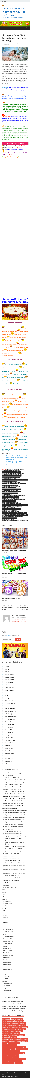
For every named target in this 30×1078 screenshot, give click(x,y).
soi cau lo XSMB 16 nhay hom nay (9, 1045)
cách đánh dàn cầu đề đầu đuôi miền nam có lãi (13, 499)
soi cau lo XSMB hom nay (7, 1047)
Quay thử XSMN (9, 756)
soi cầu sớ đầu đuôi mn (22, 520)
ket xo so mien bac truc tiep (16, 1031)
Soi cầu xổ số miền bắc (7, 775)
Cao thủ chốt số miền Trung (16, 1019)
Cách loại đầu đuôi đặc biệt (8, 507)
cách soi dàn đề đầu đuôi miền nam (10, 511)
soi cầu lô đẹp (5, 1055)
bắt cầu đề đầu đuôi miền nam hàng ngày (11, 474)
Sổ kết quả (5, 899)
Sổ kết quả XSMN (9, 679)
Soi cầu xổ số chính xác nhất (8, 1063)
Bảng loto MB (6, 978)
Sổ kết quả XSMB (9, 677)
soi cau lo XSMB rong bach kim (8, 1049)
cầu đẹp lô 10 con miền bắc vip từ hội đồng (13, 782)
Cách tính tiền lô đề (6, 1023)
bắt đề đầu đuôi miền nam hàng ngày (10, 486)
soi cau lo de (4, 1041)
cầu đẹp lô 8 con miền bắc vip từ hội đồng (13, 805)
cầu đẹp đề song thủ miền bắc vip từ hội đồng (14, 798)
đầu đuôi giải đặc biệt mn (8, 519)
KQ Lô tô (4, 972)
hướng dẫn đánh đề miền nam (9, 520)
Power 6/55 (6, 915)
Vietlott (4, 908)
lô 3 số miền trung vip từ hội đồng (11, 853)
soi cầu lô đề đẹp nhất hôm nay (19, 1059)
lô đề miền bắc (13, 1037)
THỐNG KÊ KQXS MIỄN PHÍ (9, 887)
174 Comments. (5, 44)
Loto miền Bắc (8, 745)
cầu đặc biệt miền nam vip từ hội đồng (12, 860)
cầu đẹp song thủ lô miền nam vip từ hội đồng (14, 873)
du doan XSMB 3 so (22, 1029)
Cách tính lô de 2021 (19, 1021)
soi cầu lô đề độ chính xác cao (8, 1061)
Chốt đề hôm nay (6, 882)
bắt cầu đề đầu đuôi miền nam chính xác (11, 471)
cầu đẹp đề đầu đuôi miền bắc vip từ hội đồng (17, 456)
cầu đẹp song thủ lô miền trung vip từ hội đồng (14, 846)
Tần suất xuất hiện (10, 740)
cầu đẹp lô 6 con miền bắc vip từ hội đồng (13, 803)
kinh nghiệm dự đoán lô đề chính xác (9, 1035)
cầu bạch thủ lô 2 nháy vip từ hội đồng (12, 777)
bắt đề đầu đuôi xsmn (7, 494)
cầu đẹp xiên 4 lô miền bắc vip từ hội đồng (13, 826)
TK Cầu (4, 934)
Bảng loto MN (6, 976)
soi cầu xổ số (18, 1061)
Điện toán (4, 925)
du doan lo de (16, 89)
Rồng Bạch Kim (24, 1039)
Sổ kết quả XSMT (9, 682)
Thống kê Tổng (9, 737)
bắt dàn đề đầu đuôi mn (22, 479)
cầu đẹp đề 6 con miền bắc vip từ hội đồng (13, 786)
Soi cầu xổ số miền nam (7, 32)
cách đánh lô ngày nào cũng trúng (18, 1023)
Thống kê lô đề (5, 885)
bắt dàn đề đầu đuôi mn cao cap (9, 481)
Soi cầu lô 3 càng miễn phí (7, 1053)
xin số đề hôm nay (19, 1063)
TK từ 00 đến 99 (9, 742)
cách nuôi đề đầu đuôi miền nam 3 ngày (11, 508)
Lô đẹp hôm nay (5, 1037)
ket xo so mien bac (6, 1031)
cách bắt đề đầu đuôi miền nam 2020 (10, 497)
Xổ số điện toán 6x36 (10, 700)
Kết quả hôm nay (9, 674)
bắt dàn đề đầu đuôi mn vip (8, 483)
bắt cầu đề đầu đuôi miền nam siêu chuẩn (11, 475)
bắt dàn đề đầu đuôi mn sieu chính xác (11, 482)
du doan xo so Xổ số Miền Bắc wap (9, 1029)
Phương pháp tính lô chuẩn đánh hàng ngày (11, 1039)
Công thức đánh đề (21, 1025)
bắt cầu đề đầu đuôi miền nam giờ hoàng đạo (12, 473)
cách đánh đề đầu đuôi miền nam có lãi (11, 503)
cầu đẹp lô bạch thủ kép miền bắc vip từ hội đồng (15, 810)
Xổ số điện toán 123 (10, 703)
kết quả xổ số (21, 1035)
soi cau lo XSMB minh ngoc (19, 1047)
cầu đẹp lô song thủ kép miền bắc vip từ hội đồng (15, 815)
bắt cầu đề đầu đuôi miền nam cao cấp (11, 470)
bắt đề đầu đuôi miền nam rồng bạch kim (11, 491)
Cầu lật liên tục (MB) (10, 711)
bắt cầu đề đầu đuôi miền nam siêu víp (11, 477)
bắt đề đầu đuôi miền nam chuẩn (9, 485)
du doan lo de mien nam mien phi (9, 518)
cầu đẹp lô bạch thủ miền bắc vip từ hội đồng (14, 812)
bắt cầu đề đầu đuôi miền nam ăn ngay (15, 469)
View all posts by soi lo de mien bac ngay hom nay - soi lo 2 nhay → (19, 621)
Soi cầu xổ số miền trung (8, 829)
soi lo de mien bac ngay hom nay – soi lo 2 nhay (14, 12)
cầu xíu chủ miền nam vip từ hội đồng (12, 877)
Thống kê (7, 698)
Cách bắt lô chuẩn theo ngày (8, 1021)
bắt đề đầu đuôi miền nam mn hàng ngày (11, 489)
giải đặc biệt (5, 87)
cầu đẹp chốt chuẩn (6, 1027)
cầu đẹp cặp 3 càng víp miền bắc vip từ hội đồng (14, 779)
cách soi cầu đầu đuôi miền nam (9, 510)
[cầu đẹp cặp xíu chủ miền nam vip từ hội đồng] (15, 549)
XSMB (7, 666)
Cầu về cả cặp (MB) (10, 714)
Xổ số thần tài (8, 706)
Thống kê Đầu (8, 729)
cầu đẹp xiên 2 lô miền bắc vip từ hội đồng (13, 822)
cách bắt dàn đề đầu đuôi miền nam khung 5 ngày (13, 495)
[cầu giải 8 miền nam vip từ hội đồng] (15, 596)
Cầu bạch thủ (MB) (10, 708)
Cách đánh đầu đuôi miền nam (9, 501)
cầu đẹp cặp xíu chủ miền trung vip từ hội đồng (14, 836)
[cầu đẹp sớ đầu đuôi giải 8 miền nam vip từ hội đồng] (15, 572)
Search (18, 639)
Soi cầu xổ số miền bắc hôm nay (10, 808)
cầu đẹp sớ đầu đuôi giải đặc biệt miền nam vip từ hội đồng (14, 515)
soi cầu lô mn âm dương (19, 1053)
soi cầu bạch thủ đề (15, 1051)
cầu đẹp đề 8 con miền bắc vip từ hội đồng (13, 789)
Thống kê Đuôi (9, 732)
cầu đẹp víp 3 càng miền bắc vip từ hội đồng (13, 819)
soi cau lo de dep (12, 1041)
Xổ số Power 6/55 (9, 690)
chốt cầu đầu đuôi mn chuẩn (8, 516)
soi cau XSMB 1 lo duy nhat (21, 1049)
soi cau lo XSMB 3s (16, 1043)
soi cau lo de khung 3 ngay (22, 1041)
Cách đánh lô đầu (23, 504)
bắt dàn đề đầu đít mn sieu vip (9, 479)
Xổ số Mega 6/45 (9, 687)
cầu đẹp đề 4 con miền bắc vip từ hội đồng (13, 784)
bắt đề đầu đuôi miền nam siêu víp (10, 493)
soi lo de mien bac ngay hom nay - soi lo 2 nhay (18, 43)
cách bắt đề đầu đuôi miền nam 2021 (10, 498)
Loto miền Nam (9, 748)
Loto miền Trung (9, 750)
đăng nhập (8, 635)
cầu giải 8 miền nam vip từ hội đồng (11, 598)
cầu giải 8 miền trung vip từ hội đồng (12, 851)
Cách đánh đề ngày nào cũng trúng (10, 504)
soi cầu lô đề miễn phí (6, 1059)
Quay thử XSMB (9, 753)
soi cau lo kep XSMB (6, 1043)
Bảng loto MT (6, 974)
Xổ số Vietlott (6, 920)
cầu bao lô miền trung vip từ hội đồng (12, 831)
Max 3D (7, 693)
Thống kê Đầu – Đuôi (10, 735)
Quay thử (4, 981)
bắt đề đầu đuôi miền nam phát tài (10, 490)
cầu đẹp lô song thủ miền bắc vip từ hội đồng (14, 817)
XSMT (7, 671)
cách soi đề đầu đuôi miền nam (19, 512)
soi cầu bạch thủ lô (6, 1051)
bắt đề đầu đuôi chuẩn (20, 483)
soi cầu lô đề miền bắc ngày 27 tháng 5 (10, 1057)
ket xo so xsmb (5, 1033)
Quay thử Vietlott (9, 761)
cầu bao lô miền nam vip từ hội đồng (11, 858)
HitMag (15, 1076)
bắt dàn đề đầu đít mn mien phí (9, 478)
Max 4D (7, 695)
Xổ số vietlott (8, 685)
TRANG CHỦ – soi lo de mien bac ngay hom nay (13, 773)
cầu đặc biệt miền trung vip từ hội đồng (12, 833)
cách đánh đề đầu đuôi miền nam (9, 502)
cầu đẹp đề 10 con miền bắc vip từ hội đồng (13, 791)
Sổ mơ (7, 764)
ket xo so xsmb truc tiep (15, 1033)
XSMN (7, 669)
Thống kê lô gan (9, 721)
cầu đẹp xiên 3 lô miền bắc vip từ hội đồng (13, 824)
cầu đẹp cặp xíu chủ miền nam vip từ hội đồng (14, 550)
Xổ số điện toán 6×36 (8, 931)
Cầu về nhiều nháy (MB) (11, 716)
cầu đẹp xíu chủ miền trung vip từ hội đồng (13, 848)
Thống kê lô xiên (9, 724)
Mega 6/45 (5, 917)
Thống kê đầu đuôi (10, 719)
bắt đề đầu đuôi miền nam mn (9, 487)
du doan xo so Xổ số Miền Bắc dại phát (19, 1027)
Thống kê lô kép (9, 727)
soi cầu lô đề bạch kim (13, 1055)
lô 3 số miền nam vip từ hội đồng (14, 461)
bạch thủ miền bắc (6, 1019)
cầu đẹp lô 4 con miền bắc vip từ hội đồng (13, 800)
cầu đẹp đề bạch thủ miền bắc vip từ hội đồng (14, 793)
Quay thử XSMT (9, 758)
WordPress (9, 1076)
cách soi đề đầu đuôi (7, 512)
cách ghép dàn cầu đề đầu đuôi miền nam (11, 506)
